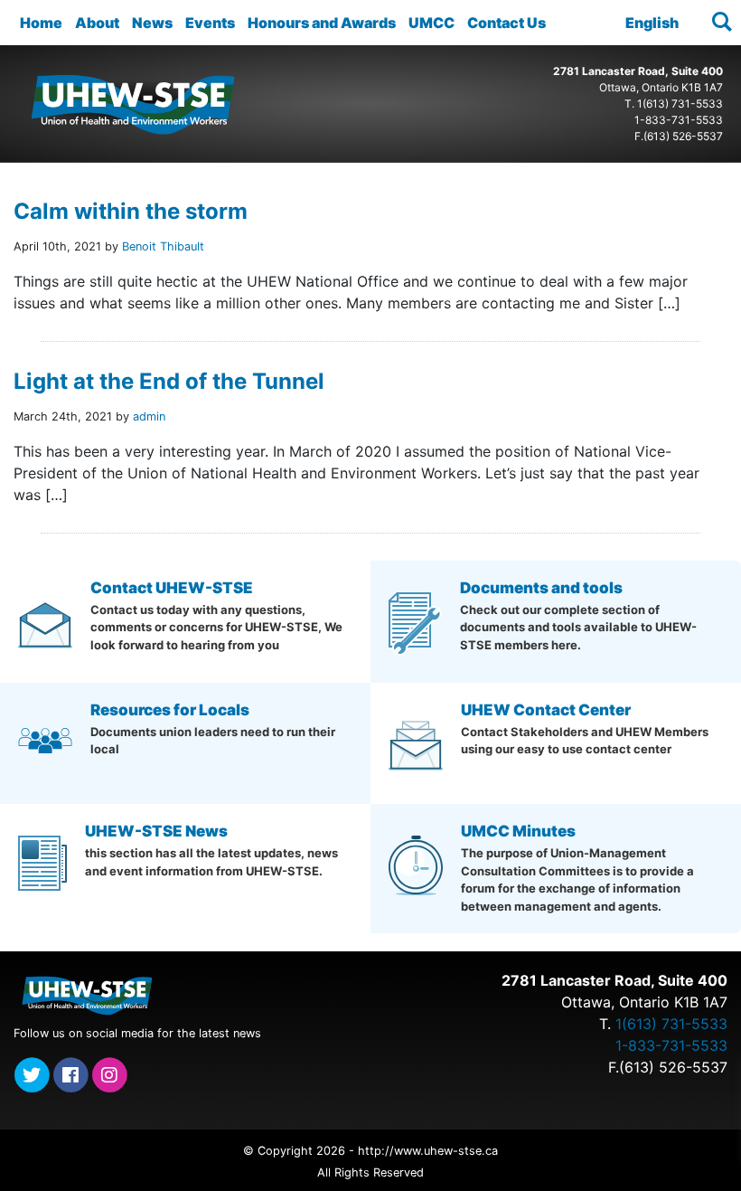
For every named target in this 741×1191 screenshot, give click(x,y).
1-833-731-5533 (678, 120)
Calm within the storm (131, 211)
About (97, 23)
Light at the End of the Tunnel (169, 381)
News (152, 23)
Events (210, 23)
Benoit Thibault (163, 246)
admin (149, 416)
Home (41, 23)
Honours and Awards (322, 23)
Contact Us (506, 23)
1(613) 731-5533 (680, 103)
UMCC (431, 23)
